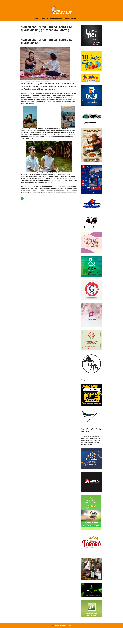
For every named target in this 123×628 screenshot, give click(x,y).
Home (36, 18)
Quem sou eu (44, 18)
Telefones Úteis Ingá (70, 18)
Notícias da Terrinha (56, 18)
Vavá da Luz (25, 33)
